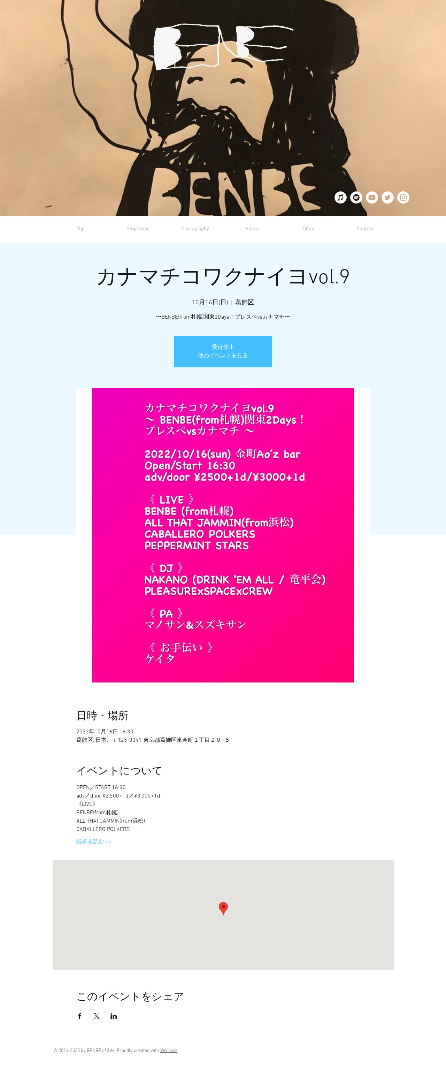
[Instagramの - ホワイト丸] (403, 197)
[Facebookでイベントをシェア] (79, 1016)
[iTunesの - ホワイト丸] (340, 197)
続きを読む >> (94, 841)
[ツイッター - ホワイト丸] (388, 197)
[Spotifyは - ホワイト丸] (356, 197)
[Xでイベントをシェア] (96, 1016)
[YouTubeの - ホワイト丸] (372, 197)
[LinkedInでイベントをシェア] (113, 1016)
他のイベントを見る (223, 355)
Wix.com (168, 1051)
